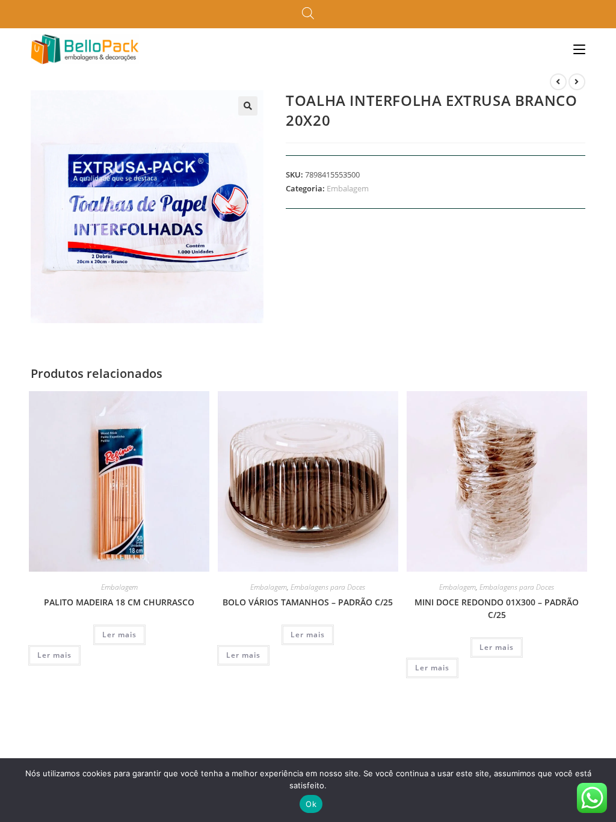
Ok (311, 804)
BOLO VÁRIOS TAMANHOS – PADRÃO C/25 (308, 602)
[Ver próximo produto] (576, 81)
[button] (247, 106)
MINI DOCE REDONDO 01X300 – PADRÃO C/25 (496, 608)
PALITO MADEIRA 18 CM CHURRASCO (119, 602)
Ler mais (119, 634)
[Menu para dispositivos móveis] (579, 49)
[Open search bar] (308, 13)
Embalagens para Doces (328, 587)
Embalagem (348, 188)
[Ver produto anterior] (558, 81)
